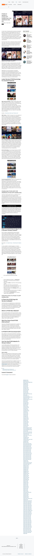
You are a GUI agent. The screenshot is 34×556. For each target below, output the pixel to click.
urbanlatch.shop (26, 496)
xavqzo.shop (25, 513)
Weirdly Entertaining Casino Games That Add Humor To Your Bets (29, 41)
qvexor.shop (25, 454)
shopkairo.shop (25, 474)
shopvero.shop (25, 484)
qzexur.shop (25, 457)
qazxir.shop (25, 445)
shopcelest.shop (26, 466)
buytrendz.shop (25, 402)
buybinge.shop (25, 383)
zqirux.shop (29, 528)
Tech (2, 24)
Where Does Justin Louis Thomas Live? (8, 369)
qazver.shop (25, 443)
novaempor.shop (26, 440)
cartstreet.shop (25, 422)
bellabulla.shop (25, 380)
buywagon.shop (25, 403)
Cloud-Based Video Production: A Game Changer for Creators (29, 62)
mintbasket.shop (26, 437)
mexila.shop (25, 435)
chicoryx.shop (25, 427)
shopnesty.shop (25, 478)
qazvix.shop (29, 443)
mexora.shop (29, 435)
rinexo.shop (25, 463)
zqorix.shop (29, 529)
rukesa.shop (29, 463)
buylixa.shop (25, 394)
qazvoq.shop (25, 444)
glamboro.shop (29, 429)
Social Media (10, 4)
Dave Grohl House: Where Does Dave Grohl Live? (9, 370)
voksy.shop (25, 503)
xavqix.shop (29, 511)
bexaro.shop (25, 382)
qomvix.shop (25, 453)
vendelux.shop (25, 499)
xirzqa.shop (25, 518)
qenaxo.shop (25, 447)
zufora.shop (29, 530)
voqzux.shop (25, 508)
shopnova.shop (25, 480)
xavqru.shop (25, 512)
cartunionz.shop (26, 425)
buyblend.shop (25, 384)
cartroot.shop (25, 420)
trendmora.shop (26, 494)
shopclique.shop (26, 467)
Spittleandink (19, 4)
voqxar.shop (29, 503)
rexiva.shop (30, 462)
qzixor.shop (25, 458)
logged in (7, 374)
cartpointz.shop (25, 418)
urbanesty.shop (25, 495)
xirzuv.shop (25, 519)
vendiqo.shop (25, 500)
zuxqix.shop (25, 533)
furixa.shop (25, 429)
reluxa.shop (29, 459)
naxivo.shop (30, 439)
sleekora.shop (25, 490)
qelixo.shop (25, 446)
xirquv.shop (25, 516)
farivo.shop (25, 428)
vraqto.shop (29, 509)
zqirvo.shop (25, 529)
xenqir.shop (29, 514)
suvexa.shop (25, 492)
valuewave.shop (26, 497)
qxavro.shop (25, 455)
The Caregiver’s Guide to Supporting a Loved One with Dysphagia (29, 47)
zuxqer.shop (25, 532)
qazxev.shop (30, 444)
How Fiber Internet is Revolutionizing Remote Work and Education (29, 52)
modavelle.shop (25, 438)
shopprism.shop (25, 482)
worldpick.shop (29, 510)
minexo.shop (25, 436)
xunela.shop (29, 519)
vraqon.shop (25, 509)
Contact (15, 4)
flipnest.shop (29, 428)
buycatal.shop (25, 386)
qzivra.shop (29, 457)
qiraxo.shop (29, 448)
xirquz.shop (25, 517)
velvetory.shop (29, 498)
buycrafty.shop (25, 390)
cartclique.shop (25, 409)
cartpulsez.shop (26, 419)
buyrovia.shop (30, 399)
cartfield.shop (25, 411)
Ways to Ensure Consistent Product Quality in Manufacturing (29, 35)
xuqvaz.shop (29, 520)
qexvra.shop (25, 448)
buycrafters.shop (26, 389)
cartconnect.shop (26, 410)
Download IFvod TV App (11, 205)
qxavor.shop (29, 454)
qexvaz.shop (30, 447)
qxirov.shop (25, 456)
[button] (9, 7)
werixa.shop (25, 510)
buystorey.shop (25, 400)
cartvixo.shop (25, 426)
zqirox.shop (25, 528)
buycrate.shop (25, 391)
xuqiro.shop (25, 520)
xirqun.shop (29, 515)
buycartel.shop (25, 385)
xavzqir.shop (30, 513)
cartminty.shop (25, 417)
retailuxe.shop (25, 462)
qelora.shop (29, 446)
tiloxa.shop (29, 492)
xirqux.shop (29, 516)
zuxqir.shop (29, 532)
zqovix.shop (25, 530)
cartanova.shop (25, 406)
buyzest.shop (25, 405)
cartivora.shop (25, 412)
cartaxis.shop (25, 408)
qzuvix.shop (25, 459)
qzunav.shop (29, 458)
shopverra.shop (25, 485)
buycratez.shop (25, 392)
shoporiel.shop (25, 481)
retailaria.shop (25, 460)
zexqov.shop (25, 526)
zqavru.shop (30, 527)
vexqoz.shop (29, 502)
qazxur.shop (29, 445)
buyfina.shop (25, 393)
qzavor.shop (29, 456)
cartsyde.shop (25, 423)
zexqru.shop (29, 526)
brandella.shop (29, 382)
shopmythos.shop (26, 477)
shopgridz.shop (25, 472)
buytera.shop (25, 401)
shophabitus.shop (26, 473)
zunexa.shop (25, 531)
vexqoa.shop (29, 501)
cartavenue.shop (26, 407)
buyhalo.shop (30, 393)
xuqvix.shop (25, 521)
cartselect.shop (25, 421)
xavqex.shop (25, 511)
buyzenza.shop (25, 404)
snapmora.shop (25, 491)
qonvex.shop (30, 453)
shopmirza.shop (25, 476)
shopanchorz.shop (26, 464)
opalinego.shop (25, 441)
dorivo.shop (30, 427)
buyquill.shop (25, 399)
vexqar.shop (30, 500)
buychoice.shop (25, 387)
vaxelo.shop (25, 498)
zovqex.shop (25, 527)
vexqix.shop (25, 501)
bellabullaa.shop (26, 381)
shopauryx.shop (25, 465)
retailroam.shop (25, 461)
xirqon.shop (25, 515)
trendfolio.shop (25, 493)
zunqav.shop (30, 531)
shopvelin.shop (25, 483)
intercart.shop (25, 430)
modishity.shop (25, 439)
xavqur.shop (29, 512)
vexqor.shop (25, 502)
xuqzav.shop (29, 521)
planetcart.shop (26, 442)
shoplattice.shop (26, 475)
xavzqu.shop (25, 514)
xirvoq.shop (29, 517)
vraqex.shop (30, 508)
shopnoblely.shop (26, 479)
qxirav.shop (29, 455)
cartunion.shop (25, 424)
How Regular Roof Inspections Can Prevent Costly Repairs (29, 57)
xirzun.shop (29, 518)
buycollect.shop (25, 388)
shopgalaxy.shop (26, 471)
